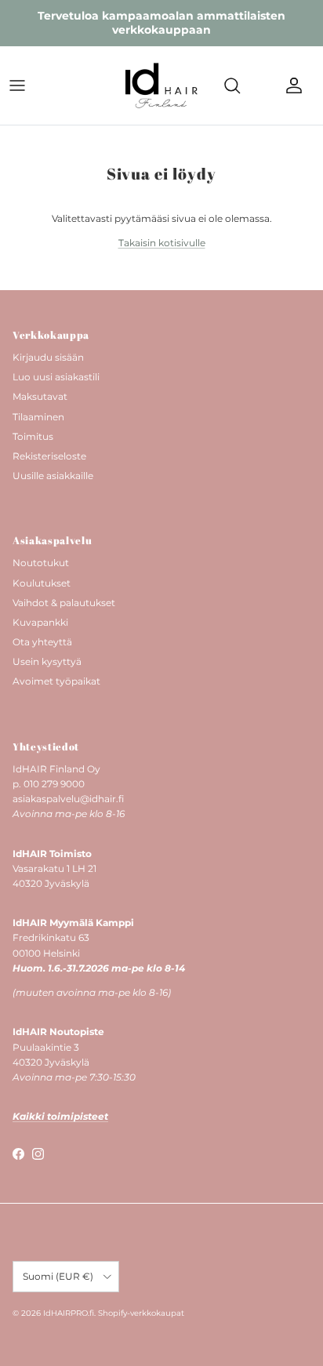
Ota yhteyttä (42, 642)
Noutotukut (41, 563)
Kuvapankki (40, 622)
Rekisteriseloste (49, 456)
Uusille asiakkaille (53, 475)
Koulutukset (42, 583)
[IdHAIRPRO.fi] (161, 85)
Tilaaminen (38, 417)
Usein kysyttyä (47, 661)
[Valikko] (17, 85)
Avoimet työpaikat (56, 681)
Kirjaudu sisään (48, 357)
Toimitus (33, 436)
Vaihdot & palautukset (64, 603)
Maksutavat (40, 396)
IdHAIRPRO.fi (68, 1313)
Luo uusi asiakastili (56, 377)
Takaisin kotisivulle (161, 243)
